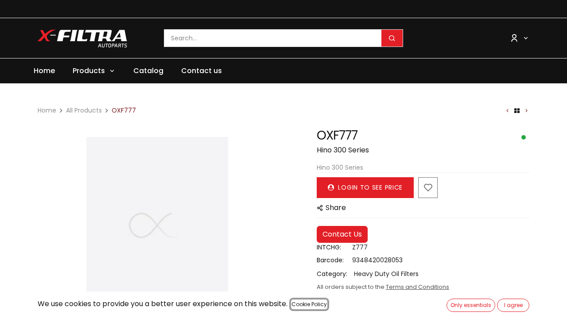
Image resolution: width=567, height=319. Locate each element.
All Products (84, 110)
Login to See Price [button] (369, 187)
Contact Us (342, 234)
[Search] (392, 38)
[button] (50, 225)
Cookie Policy (309, 304)
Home (47, 110)
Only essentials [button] (470, 305)
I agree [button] (513, 305)
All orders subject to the (383, 287)
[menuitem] (44, 71)
